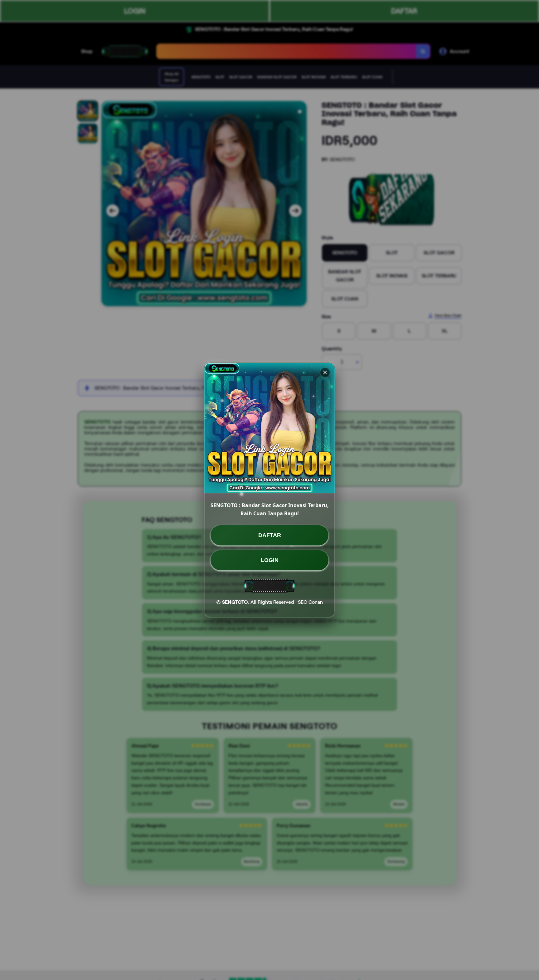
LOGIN (270, 560)
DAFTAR (269, 535)
